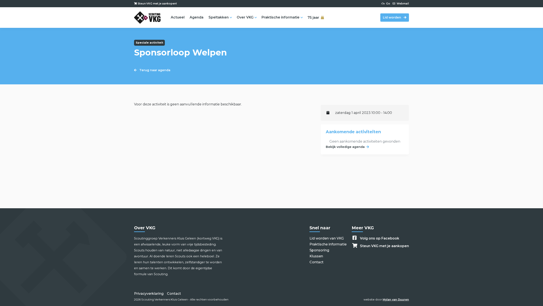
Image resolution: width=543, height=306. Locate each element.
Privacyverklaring (149, 294)
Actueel (178, 17)
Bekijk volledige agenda (345, 147)
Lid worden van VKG (326, 238)
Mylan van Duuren (396, 299)
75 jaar (313, 18)
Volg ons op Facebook (379, 238)
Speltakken (219, 17)
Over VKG (245, 17)
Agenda (196, 17)
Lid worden (392, 17)
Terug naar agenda (154, 70)
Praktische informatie (280, 17)
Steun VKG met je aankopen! (157, 3)
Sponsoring (319, 250)
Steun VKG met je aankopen (384, 246)
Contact (316, 262)
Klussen (316, 256)
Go (387, 3)
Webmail (402, 3)
